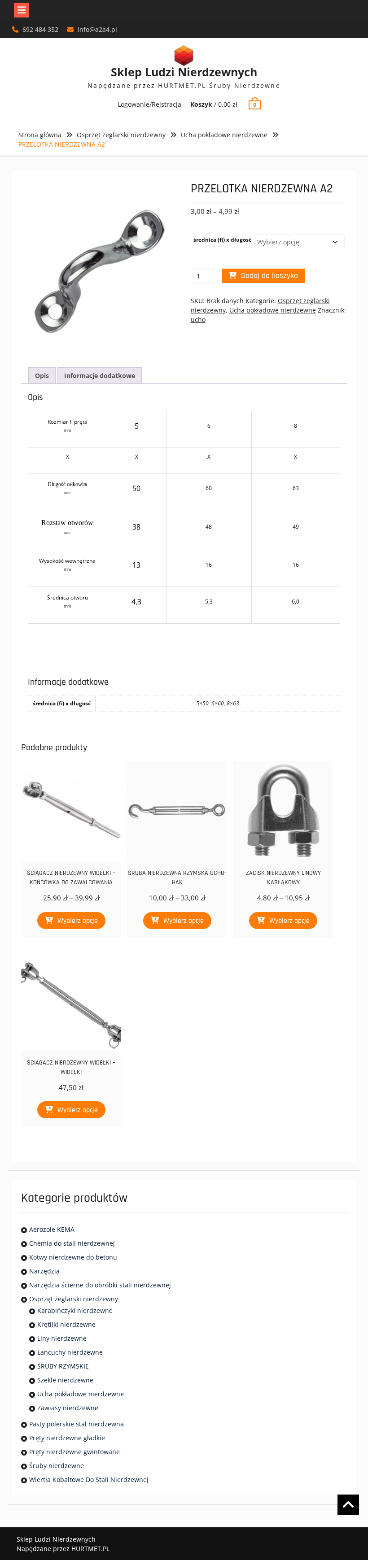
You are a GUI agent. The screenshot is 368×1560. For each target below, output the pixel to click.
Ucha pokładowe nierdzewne (224, 134)
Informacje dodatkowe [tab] (99, 375)
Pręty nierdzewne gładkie (67, 1438)
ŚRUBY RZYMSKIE (63, 1366)
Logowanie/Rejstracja (149, 104)
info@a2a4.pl (97, 29)
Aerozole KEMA (51, 1229)
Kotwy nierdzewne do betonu (73, 1257)
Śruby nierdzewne (56, 1465)
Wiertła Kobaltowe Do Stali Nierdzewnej (89, 1479)
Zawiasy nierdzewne (67, 1408)
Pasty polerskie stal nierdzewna (76, 1424)
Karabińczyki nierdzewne (75, 1310)
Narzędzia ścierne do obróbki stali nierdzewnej (100, 1285)
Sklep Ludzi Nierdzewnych (184, 71)
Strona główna (39, 134)
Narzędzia (44, 1271)
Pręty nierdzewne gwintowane (74, 1451)
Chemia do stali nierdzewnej (72, 1243)
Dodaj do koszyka (269, 275)
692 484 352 (40, 29)
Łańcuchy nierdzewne (70, 1352)
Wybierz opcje (77, 921)
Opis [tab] (42, 375)
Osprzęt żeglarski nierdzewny (121, 134)
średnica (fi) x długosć (222, 239)
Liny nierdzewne (62, 1338)
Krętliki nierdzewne (66, 1324)
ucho (198, 319)
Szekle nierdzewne (65, 1380)
